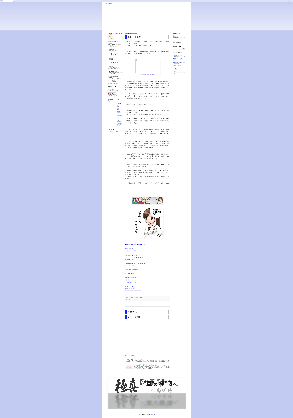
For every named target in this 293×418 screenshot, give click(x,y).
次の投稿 (127, 353)
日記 (118, 118)
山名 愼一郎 (119, 33)
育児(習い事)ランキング (112, 95)
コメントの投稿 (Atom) (132, 355)
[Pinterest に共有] (142, 297)
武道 (118, 120)
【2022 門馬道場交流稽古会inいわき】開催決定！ (143, 364)
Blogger (153, 414)
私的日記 (119, 109)
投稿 (176, 71)
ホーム (147, 353)
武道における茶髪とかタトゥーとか (134, 359)
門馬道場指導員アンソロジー (119, 124)
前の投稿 (168, 353)
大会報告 (119, 111)
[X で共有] (139, 297)
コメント (177, 74)
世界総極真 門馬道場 (179, 55)
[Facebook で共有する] (140, 297)
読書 (118, 117)
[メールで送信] (136, 297)
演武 (118, 105)
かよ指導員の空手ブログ (179, 65)
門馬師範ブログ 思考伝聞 (179, 56)
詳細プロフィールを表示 (113, 83)
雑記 (118, 108)
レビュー (119, 103)
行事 (130, 299)
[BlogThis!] (137, 297)
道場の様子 (119, 115)
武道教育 (119, 121)
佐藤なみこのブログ (178, 58)
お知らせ (119, 101)
